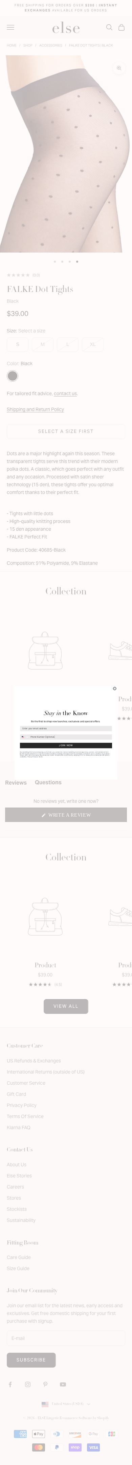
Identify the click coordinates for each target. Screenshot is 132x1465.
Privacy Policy (32, 757)
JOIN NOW (66, 745)
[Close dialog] (114, 688)
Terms (41, 757)
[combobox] (24, 736)
